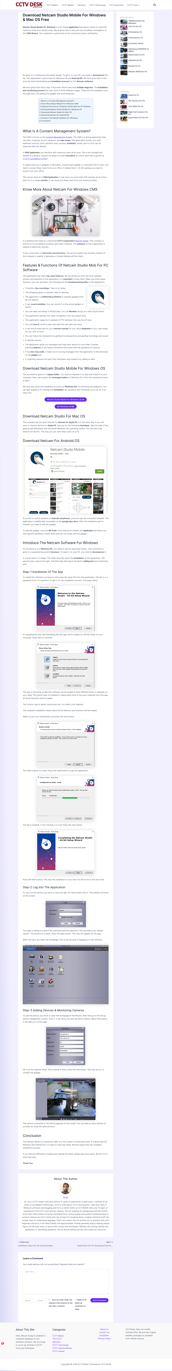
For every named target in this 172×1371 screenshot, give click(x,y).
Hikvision (82, 5)
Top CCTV (57, 1339)
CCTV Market (68, 5)
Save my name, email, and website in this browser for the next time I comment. (60, 1303)
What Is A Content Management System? (57, 101)
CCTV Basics (52, 5)
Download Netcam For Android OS (55, 115)
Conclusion (46, 121)
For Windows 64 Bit (65, 406)
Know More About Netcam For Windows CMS (59, 104)
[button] (139, 5)
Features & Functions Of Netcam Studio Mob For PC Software (66, 106)
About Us (104, 1329)
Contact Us (104, 1332)
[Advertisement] (65, 54)
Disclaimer (104, 1335)
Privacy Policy (104, 1338)
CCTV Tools (132, 5)
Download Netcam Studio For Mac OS (56, 112)
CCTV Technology (97, 5)
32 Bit (65, 399)
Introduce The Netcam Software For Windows (59, 118)
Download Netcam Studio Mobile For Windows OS (61, 109)
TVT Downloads (116, 5)
